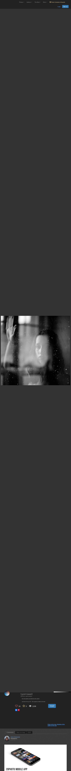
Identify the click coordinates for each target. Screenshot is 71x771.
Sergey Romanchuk (15, 737)
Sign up (65, 6)
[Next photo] (69, 339)
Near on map (21, 732)
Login (59, 6)
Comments (10, 732)
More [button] (44, 2)
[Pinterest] (19, 710)
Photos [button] (21, 2)
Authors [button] (29, 2)
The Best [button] (37, 2)
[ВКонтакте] (16, 710)
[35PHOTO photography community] (9, 2)
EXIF (29, 732)
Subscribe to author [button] (52, 706)
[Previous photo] (1, 339)
